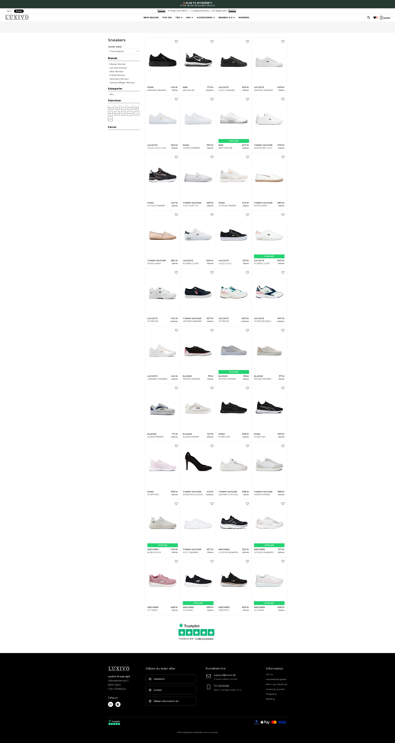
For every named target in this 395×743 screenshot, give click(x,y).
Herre (8, 11)
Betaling (270, 699)
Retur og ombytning (276, 684)
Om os (269, 674)
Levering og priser (275, 689)
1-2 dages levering (200, 10)
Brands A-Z (226, 17)
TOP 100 (167, 17)
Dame (19, 11)
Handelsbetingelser (276, 679)
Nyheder (244, 17)
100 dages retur (219, 10)
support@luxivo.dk (225, 675)
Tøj (178, 17)
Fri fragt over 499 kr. (178, 10)
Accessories (205, 17)
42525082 (223, 685)
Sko (188, 17)
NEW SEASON (150, 17)
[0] (374, 17)
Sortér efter (115, 46)
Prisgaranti (271, 694)
